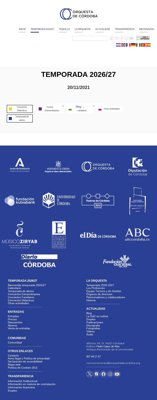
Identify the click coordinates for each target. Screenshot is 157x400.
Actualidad (102, 29)
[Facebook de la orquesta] (122, 38)
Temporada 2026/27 (42, 29)
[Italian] (138, 44)
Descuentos (15, 322)
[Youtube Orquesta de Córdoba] (117, 374)
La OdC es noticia (97, 316)
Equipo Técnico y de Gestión (103, 291)
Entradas (13, 316)
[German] (133, 44)
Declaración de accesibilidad (25, 361)
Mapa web (14, 364)
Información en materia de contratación (32, 384)
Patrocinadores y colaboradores (105, 297)
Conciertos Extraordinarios (24, 294)
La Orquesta (83, 29)
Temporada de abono (21, 291)
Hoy (78, 106)
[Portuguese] (143, 44)
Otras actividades (18, 303)
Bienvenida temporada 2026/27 (27, 285)
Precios (12, 319)
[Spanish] (148, 44)
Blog (89, 313)
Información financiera (21, 387)
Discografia (93, 325)
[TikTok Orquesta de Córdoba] (96, 375)
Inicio (22, 29)
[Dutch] (118, 44)
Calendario (14, 288)
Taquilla (64, 29)
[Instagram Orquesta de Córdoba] (110, 374)
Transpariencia (21, 376)
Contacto (13, 355)
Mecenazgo (146, 29)
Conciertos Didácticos (21, 300)
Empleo (91, 319)
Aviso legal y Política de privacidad (29, 358)
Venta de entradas (19, 328)
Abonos (12, 325)
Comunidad (15, 342)
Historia (91, 300)
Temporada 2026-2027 (100, 285)
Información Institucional (22, 381)
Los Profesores (95, 288)
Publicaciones (94, 322)
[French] (128, 44)
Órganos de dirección (99, 294)
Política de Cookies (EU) (22, 367)
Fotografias (93, 328)
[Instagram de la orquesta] (126, 38)
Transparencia (124, 29)
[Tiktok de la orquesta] (111, 38)
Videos (90, 331)
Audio (89, 334)
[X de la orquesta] (117, 39)
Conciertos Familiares (21, 297)
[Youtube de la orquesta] (131, 38)
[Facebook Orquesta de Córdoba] (103, 374)
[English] (123, 44)
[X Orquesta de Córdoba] (89, 375)
